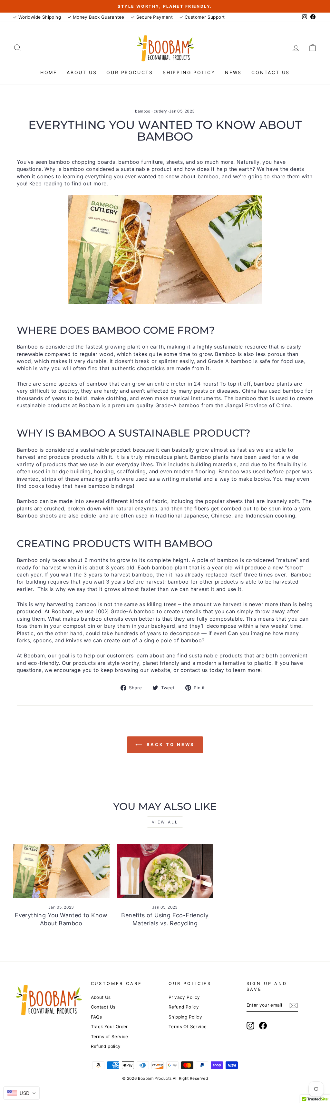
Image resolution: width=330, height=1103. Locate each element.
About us (82, 72)
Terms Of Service (188, 1026)
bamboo (142, 111)
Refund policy (106, 1046)
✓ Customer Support (202, 17)
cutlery (160, 111)
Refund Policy (184, 1006)
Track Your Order (109, 1026)
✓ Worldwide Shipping (37, 17)
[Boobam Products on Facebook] (263, 1025)
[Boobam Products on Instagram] (250, 1025)
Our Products (129, 72)
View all (165, 822)
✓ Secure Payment (152, 17)
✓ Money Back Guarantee (95, 17)
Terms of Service (109, 1036)
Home (48, 72)
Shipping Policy (189, 72)
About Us (101, 997)
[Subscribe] (293, 1005)
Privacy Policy (184, 997)
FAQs (96, 1016)
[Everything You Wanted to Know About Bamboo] (61, 871)
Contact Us (270, 72)
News (233, 72)
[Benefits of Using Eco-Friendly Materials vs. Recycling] (165, 871)
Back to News (169, 744)
